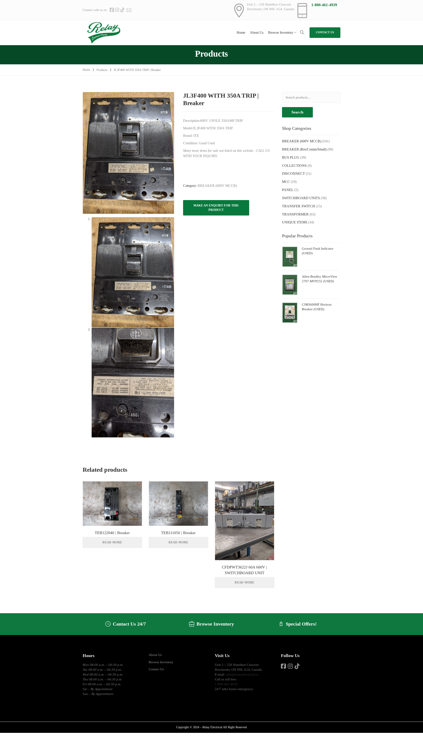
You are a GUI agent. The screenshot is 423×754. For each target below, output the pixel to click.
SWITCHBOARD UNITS (301, 198)
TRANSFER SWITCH (298, 206)
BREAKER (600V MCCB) (217, 186)
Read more (112, 542)
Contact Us (156, 669)
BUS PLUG (290, 157)
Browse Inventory (161, 662)
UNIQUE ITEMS (294, 222)
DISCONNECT (293, 173)
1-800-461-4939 (324, 5)
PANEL (287, 190)
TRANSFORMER (295, 214)
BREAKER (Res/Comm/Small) (304, 149)
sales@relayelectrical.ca (242, 674)
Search (297, 112)
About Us (155, 655)
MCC (286, 182)
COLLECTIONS (294, 165)
